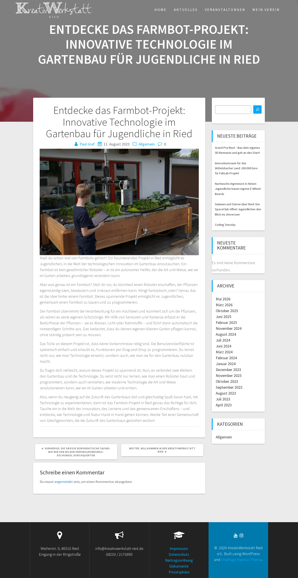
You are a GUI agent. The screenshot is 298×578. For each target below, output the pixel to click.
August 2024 (226, 334)
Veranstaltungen (225, 9)
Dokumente (178, 566)
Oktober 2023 (227, 381)
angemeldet (63, 481)
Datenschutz (179, 554)
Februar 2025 (226, 322)
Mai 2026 (223, 298)
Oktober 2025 (227, 310)
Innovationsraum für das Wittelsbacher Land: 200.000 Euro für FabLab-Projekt (236, 168)
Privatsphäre (179, 572)
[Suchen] (257, 109)
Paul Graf (87, 144)
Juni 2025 (223, 316)
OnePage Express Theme (241, 559)
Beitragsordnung (179, 560)
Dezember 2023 (228, 369)
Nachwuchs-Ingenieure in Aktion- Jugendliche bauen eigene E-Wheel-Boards (238, 189)
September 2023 (229, 387)
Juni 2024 (223, 346)
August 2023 (226, 393)
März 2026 (224, 304)
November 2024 (228, 328)
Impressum (179, 548)
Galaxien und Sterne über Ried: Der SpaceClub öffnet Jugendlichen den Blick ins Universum (238, 209)
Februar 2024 (226, 357)
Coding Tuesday (225, 225)
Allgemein (147, 144)
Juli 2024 (223, 340)
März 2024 (224, 351)
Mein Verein (266, 9)
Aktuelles (186, 9)
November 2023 (228, 375)
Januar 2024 (226, 363)
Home (160, 9)
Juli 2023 (223, 399)
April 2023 (224, 404)
